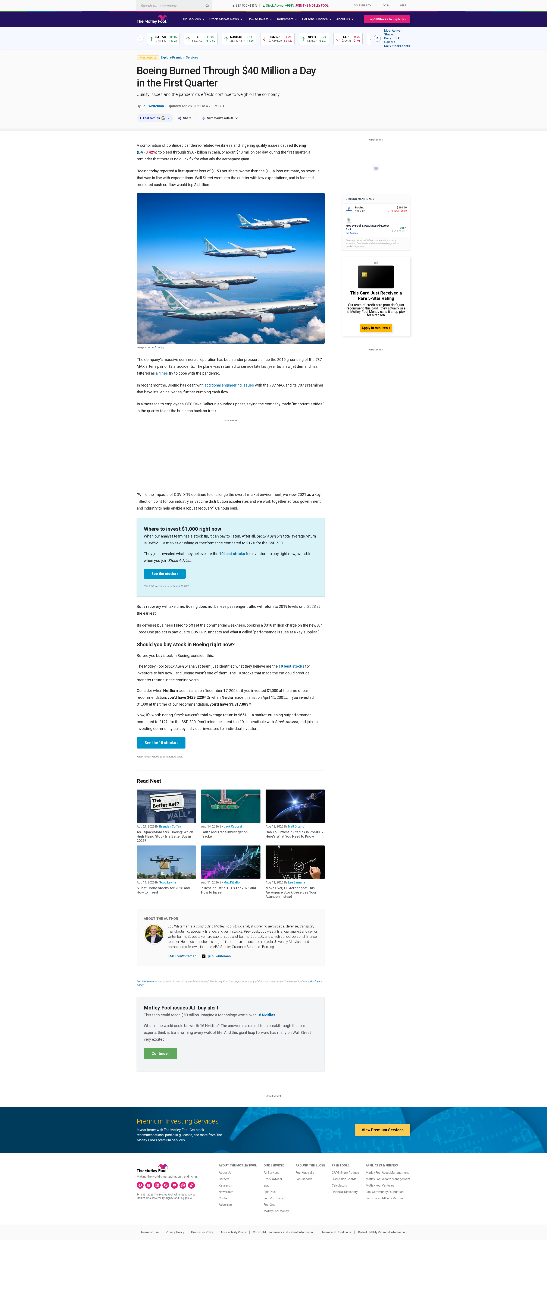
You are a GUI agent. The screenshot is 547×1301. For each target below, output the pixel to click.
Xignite (169, 1198)
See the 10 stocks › (161, 742)
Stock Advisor (273, 1179)
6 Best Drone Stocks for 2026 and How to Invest (163, 890)
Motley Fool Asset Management (387, 1172)
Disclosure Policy (202, 1232)
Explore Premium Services (179, 57)
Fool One (269, 1204)
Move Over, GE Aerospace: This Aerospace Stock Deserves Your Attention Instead (291, 892)
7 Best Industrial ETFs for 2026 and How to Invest (228, 890)
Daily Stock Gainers (392, 40)
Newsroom (226, 1192)
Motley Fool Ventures (380, 1185)
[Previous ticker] (140, 38)
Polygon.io (185, 1198)
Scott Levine (167, 882)
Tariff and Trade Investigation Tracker (224, 834)
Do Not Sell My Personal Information (382, 1232)
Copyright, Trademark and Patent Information (284, 1232)
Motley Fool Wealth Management (388, 1179)
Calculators (339, 1185)
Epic (266, 1185)
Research (225, 1185)
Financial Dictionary (345, 1192)
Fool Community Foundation (385, 1192)
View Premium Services (382, 1130)
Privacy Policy (175, 1232)
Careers (224, 1179)
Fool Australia (305, 1172)
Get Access (352, 233)
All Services (271, 1172)
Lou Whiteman (152, 106)
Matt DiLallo (296, 826)
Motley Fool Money (276, 1211)
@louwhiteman (219, 956)
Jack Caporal (233, 826)
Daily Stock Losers (397, 46)
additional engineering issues (229, 385)
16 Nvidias (266, 1015)
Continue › (160, 1053)
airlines (162, 373)
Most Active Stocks (392, 32)
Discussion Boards (344, 1179)
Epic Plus (270, 1192)
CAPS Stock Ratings (345, 1172)
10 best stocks (232, 553)
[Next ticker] (377, 38)
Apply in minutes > (376, 328)
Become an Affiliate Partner (384, 1198)
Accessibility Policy (233, 1232)
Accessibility (362, 5)
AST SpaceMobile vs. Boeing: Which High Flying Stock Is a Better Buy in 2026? (165, 836)
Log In (386, 5)
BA (140, 152)
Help (403, 5)
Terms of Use (150, 1232)
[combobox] (174, 5)
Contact (224, 1198)
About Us (225, 1172)
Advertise (225, 1204)
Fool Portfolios (273, 1198)
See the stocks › (164, 574)
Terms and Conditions (336, 1232)
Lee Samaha (296, 882)
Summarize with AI (220, 118)
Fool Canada (304, 1179)
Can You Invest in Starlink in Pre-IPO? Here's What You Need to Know (294, 834)
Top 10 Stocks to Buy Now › (387, 19)
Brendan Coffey (170, 826)
